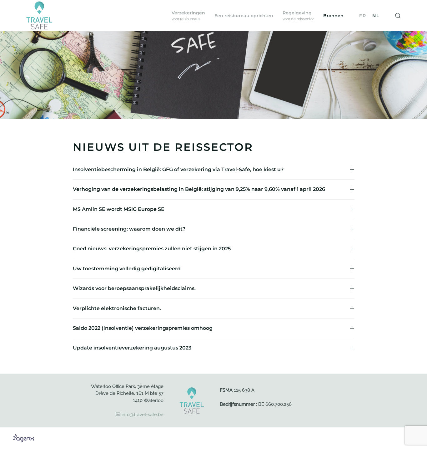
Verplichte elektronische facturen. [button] (117, 308)
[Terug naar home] (39, 15)
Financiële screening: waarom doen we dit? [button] (129, 229)
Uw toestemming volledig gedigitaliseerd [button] (127, 269)
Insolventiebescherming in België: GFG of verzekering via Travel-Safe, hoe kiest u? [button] (178, 169)
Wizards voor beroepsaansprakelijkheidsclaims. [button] (134, 288)
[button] (188, 15)
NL (375, 15)
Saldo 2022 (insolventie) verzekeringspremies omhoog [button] (143, 328)
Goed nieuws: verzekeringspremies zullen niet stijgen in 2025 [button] (152, 249)
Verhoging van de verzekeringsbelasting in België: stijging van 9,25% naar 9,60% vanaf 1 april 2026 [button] (199, 189)
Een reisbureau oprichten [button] (243, 15)
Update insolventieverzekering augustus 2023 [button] (132, 348)
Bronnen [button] (333, 15)
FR (362, 15)
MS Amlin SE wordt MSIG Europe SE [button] (118, 209)
